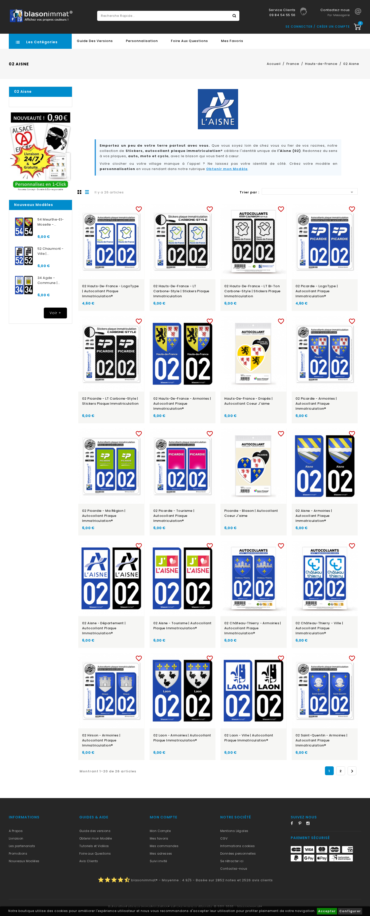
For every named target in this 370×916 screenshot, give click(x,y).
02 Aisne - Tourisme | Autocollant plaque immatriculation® (182, 626)
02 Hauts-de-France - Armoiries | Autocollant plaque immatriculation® (182, 403)
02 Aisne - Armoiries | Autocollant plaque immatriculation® (313, 515)
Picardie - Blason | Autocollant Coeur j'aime (251, 513)
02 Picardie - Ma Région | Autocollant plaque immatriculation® (103, 515)
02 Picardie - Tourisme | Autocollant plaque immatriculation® (174, 515)
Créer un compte (333, 26)
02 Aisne (23, 91)
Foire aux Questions (189, 40)
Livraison (16, 838)
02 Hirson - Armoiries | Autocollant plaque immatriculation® (101, 740)
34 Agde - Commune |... (49, 280)
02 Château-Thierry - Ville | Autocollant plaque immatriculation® (319, 628)
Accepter (327, 911)
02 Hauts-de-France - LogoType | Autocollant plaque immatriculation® (110, 291)
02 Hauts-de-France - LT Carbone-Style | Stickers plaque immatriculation (181, 291)
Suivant (352, 771)
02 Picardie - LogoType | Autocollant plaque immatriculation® (316, 291)
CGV (224, 838)
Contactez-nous (233, 868)
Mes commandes (164, 846)
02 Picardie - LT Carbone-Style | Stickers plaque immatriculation (110, 401)
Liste (87, 192)
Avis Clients (88, 861)
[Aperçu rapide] (116, 208)
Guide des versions (94, 831)
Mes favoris (232, 40)
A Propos (16, 831)
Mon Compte (160, 831)
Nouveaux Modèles (24, 861)
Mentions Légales (234, 831)
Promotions (18, 853)
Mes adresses (161, 853)
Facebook (294, 824)
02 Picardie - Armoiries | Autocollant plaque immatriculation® (316, 403)
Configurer (350, 911)
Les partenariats (22, 846)
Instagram (309, 824)
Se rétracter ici (231, 861)
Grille (79, 192)
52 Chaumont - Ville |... (50, 251)
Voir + (55, 312)
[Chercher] (234, 16)
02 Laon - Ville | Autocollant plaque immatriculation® (248, 738)
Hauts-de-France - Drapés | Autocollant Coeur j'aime (248, 401)
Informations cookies (237, 846)
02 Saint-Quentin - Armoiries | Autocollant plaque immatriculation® (321, 740)
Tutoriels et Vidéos (94, 846)
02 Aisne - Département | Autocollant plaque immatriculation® (104, 628)
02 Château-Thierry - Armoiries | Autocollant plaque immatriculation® (252, 628)
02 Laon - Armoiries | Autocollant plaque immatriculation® (182, 738)
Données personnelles (238, 853)
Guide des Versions (95, 40)
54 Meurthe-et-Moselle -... (51, 222)
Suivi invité (158, 861)
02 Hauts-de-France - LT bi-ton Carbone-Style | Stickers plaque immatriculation (252, 291)
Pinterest (302, 824)
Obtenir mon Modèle (227, 168)
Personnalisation (142, 40)
